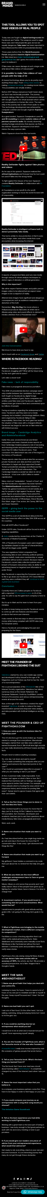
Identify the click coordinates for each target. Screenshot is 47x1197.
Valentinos (6, 675)
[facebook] (15, 1179)
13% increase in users (23, 593)
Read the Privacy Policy (14, 1192)
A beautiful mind (8, 1048)
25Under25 (30, 687)
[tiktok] (31, 1179)
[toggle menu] (44, 4)
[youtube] (28, 1179)
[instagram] (25, 1179)
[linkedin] (22, 1179)
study (5, 536)
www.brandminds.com (32, 1184)
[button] (33, 1192)
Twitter (41, 354)
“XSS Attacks (24, 1069)
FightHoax (13, 706)
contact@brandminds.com (17, 1184)
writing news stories (31, 83)
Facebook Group (28, 354)
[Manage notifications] (3, 1188)
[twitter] (18, 1179)
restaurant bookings (16, 85)
